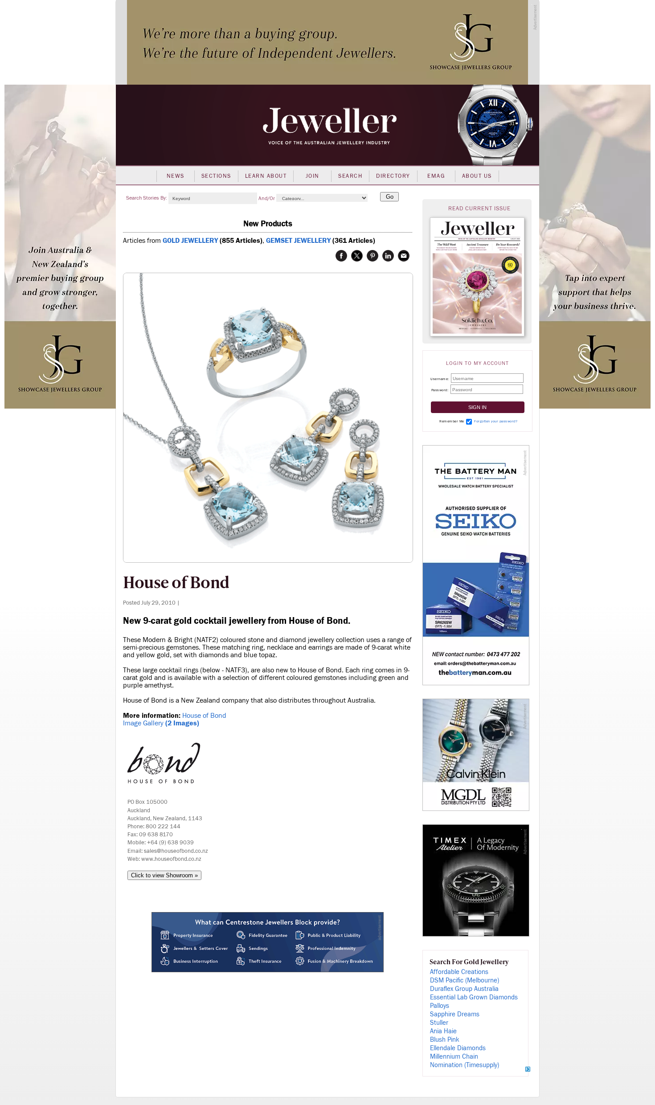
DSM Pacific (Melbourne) (464, 980)
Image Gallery (161, 723)
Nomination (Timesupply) (464, 1065)
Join (312, 176)
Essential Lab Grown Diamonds (474, 997)
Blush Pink (444, 1040)
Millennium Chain (454, 1056)
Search (350, 176)
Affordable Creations (459, 972)
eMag (436, 176)
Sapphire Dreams (454, 1014)
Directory (393, 176)
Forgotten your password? (495, 421)
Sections (216, 176)
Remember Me (451, 421)
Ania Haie (443, 1031)
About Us (477, 176)
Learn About (266, 176)
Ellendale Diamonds (458, 1048)
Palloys (439, 1006)
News (175, 176)
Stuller (439, 1023)
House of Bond (204, 716)
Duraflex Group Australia (464, 989)
